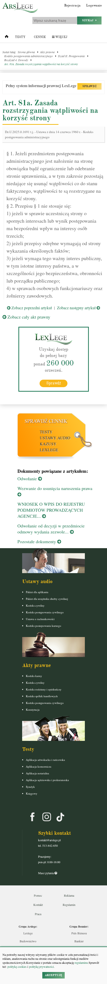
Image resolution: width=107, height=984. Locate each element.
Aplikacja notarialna (37, 773)
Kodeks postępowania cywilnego (45, 612)
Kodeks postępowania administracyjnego (28, 56)
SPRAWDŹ (89, 86)
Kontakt (38, 905)
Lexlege (28, 933)
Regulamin (69, 905)
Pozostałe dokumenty (37, 541)
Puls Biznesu (79, 933)
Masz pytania (46, 873)
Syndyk (30, 787)
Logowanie (94, 5)
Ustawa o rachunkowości (40, 619)
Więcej (60, 37)
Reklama (69, 895)
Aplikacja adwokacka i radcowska (45, 760)
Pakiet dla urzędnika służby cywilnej (47, 599)
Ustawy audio (55, 437)
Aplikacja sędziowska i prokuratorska (47, 780)
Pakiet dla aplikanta (37, 592)
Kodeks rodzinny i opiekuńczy (43, 689)
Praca (38, 914)
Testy (20, 37)
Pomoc (38, 895)
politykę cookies (17, 967)
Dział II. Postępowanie (71, 56)
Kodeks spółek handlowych (42, 696)
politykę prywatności (41, 967)
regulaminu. (81, 963)
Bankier (79, 941)
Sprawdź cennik (46, 421)
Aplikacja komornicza (38, 766)
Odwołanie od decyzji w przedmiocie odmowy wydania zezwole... (51, 529)
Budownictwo (28, 941)
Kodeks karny (34, 676)
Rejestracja (72, 5)
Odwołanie (27, 479)
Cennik (40, 37)
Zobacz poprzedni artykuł (31, 307)
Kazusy (48, 443)
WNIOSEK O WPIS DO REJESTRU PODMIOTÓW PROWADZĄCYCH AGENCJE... (51, 510)
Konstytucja (33, 709)
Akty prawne (47, 52)
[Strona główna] (6, 37)
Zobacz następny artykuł (77, 307)
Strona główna (26, 52)
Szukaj (89, 20)
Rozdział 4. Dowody (16, 60)
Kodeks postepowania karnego (43, 626)
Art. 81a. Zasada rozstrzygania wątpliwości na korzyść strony (41, 64)
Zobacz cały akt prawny (28, 317)
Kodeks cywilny (35, 605)
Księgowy (31, 793)
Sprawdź (53, 383)
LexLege (49, 449)
